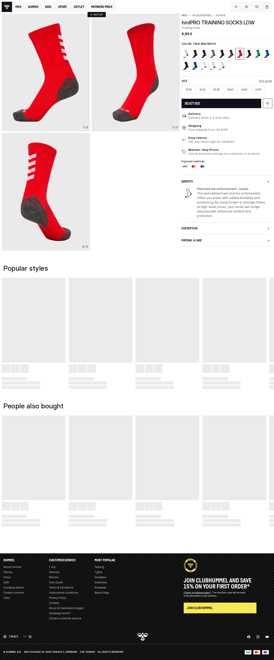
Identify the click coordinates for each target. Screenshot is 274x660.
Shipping (194, 125)
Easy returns (197, 137)
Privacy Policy (57, 597)
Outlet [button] (79, 7)
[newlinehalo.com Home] (7, 7)
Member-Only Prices (203, 149)
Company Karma (13, 587)
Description (190, 228)
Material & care (192, 240)
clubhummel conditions (63, 592)
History (7, 572)
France (13, 636)
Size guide (265, 80)
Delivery (194, 113)
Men (185, 15)
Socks (220, 15)
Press (7, 577)
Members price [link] (102, 7)
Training (99, 567)
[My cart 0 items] (267, 7)
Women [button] (33, 7)
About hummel (12, 567)
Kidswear (100, 587)
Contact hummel (13, 592)
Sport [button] (62, 7)
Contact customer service (65, 618)
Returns (54, 577)
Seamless (101, 582)
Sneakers (100, 577)
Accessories (201, 15)
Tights (98, 572)
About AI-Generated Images (66, 608)
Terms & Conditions (61, 587)
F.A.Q (52, 567)
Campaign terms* (60, 613)
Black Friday (102, 592)
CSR (6, 582)
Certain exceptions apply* (197, 592)
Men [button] (18, 7)
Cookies (54, 603)
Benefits (187, 181)
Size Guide (56, 582)
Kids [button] (48, 7)
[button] (236, 7)
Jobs (6, 597)
